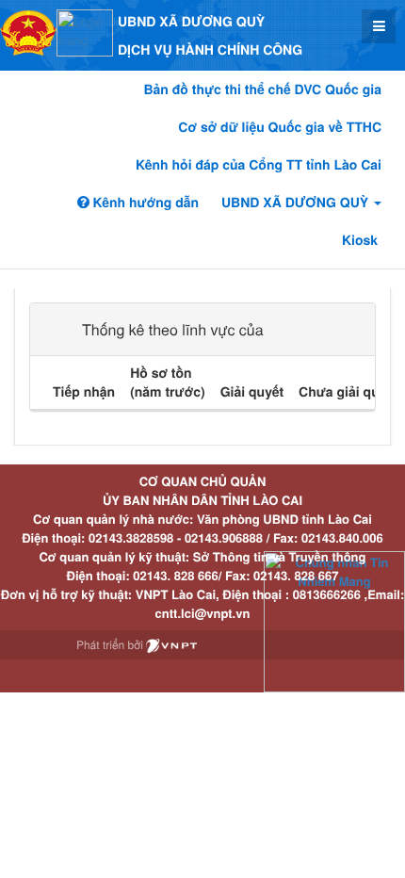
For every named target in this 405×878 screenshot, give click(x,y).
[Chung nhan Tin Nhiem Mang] (334, 620)
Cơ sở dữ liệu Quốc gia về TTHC (279, 127)
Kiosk (360, 240)
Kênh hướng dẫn (144, 202)
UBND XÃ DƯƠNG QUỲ (296, 202)
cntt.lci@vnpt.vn (203, 613)
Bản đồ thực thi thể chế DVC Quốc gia (262, 89)
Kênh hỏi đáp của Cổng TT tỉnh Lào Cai (258, 164)
